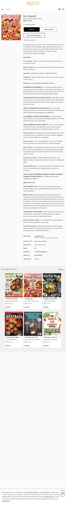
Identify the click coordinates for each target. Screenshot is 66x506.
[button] (32, 29)
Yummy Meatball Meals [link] (12, 337)
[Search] (2, 9)
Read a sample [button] (48, 29)
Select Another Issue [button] (34, 35)
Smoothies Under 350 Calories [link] (32, 337)
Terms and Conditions (32, 492)
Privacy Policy (46, 492)
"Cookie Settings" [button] (49, 497)
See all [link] (61, 269)
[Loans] (59, 10)
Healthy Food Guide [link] (11, 299)
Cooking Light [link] (29, 299)
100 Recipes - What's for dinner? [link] (51, 337)
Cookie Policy (6, 501)
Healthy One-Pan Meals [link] (50, 299)
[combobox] (29, 9)
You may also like (8, 269)
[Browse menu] (63, 9)
